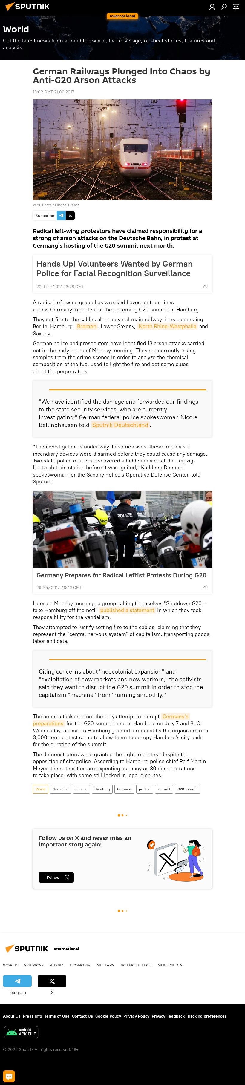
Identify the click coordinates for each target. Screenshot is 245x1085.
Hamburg (102, 789)
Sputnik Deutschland (120, 424)
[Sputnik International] (29, 11)
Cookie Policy (108, 1016)
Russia (57, 965)
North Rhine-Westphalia (167, 326)
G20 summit (187, 789)
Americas (34, 965)
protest (145, 789)
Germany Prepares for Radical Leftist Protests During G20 (121, 575)
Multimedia (169, 965)
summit (164, 789)
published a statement (127, 610)
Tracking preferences (207, 1016)
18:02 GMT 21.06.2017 (53, 92)
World (40, 789)
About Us (12, 1016)
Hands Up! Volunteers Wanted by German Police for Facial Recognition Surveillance (114, 268)
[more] (205, 286)
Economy (80, 965)
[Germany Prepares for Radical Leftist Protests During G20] (122, 529)
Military (106, 965)
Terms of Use (57, 1016)
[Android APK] (21, 1033)
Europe (81, 789)
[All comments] (9, 1076)
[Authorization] (212, 7)
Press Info (32, 1016)
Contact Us (82, 1016)
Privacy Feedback (168, 1016)
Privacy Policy (136, 1016)
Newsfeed (60, 789)
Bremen (86, 326)
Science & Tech (136, 965)
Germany (124, 789)
